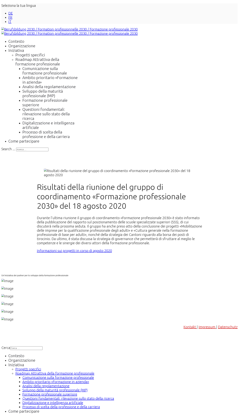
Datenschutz (228, 327)
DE (10, 13)
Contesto (16, 41)
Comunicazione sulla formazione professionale (44, 70)
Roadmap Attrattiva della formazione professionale (37, 61)
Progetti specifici (30, 55)
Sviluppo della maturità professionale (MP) (42, 93)
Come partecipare (23, 141)
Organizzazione (21, 46)
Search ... (8, 149)
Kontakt (190, 327)
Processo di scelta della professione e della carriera (46, 134)
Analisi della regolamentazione (49, 86)
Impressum (207, 327)
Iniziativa (16, 50)
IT (9, 22)
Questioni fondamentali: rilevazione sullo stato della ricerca (46, 114)
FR (10, 17)
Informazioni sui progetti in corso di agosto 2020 (74, 251)
